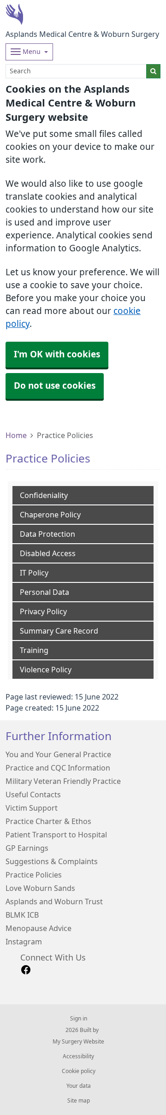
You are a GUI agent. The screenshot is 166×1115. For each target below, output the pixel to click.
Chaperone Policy (50, 514)
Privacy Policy (43, 611)
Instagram (24, 941)
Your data (78, 1086)
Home (16, 435)
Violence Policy (45, 669)
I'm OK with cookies (57, 354)
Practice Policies (34, 874)
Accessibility (78, 1056)
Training (34, 650)
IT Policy (34, 572)
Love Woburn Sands (40, 888)
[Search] (153, 71)
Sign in (78, 1018)
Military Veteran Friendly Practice (63, 781)
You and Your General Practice (58, 754)
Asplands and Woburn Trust (54, 901)
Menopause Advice (38, 928)
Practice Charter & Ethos (48, 821)
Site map (78, 1100)
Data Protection (47, 534)
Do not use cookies (54, 385)
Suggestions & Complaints (52, 861)
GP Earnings (27, 848)
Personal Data (44, 592)
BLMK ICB (22, 915)
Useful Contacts (33, 794)
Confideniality (44, 495)
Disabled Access (48, 553)
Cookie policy (78, 1071)
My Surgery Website (78, 1041)
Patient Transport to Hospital (56, 834)
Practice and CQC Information (58, 767)
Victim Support (32, 808)
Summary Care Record (59, 631)
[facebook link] (25, 970)
